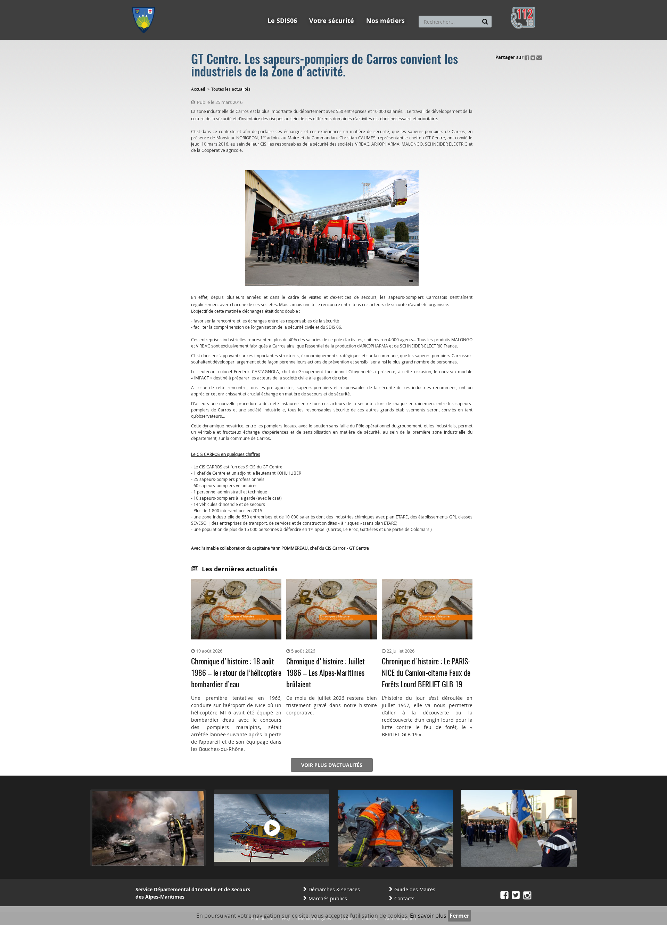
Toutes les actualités (230, 89)
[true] (485, 21)
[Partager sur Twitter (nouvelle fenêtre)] (532, 57)
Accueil (198, 89)
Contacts (404, 898)
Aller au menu (145, 3)
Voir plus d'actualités (331, 765)
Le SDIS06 (282, 20)
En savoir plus (428, 915)
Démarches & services (334, 889)
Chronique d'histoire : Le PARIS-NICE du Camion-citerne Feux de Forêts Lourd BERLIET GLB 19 (426, 673)
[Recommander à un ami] (539, 57)
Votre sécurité (331, 20)
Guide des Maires (414, 889)
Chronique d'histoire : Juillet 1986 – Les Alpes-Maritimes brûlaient (325, 673)
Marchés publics (327, 898)
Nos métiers (385, 20)
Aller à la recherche (226, 3)
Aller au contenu (183, 3)
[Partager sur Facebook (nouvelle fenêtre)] (527, 57)
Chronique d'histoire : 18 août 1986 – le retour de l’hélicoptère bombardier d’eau (236, 673)
